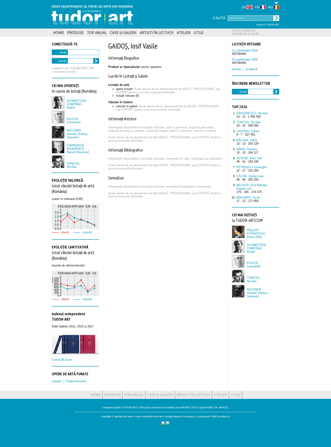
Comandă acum (62, 359)
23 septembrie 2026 (245, 59)
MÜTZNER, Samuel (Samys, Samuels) (77, 134)
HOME (58, 32)
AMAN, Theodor (246, 149)
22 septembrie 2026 (245, 50)
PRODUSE (75, 32)
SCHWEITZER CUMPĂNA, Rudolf (76, 104)
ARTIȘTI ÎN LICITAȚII (157, 32)
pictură (236, 69)
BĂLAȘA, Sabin (246, 140)
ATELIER (183, 32)
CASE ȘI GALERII (123, 32)
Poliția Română (76, 381)
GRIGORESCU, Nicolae (252, 113)
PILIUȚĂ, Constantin (74, 120)
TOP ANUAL (97, 32)
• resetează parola (63, 71)
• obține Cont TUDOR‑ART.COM (73, 68)
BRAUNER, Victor (248, 197)
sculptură (251, 69)
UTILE (199, 32)
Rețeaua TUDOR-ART (267, 24)
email (62, 52)
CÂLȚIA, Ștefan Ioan (250, 176)
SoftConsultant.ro (220, 416)
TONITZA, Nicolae (73, 165)
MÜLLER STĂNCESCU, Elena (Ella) (256, 233)
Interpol (56, 381)
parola (62, 61)
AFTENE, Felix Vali (249, 158)
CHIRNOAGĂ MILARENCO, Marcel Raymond (78, 149)
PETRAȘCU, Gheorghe (251, 167)
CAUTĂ (219, 18)
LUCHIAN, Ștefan (247, 131)
